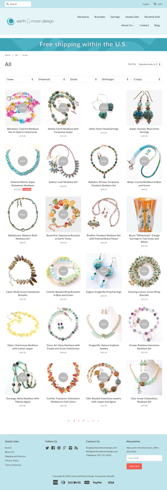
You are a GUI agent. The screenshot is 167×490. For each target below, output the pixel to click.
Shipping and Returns (15, 456)
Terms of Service (13, 465)
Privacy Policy (12, 460)
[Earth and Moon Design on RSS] (76, 448)
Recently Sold (152, 16)
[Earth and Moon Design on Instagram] (70, 448)
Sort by (132, 64)
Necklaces (83, 16)
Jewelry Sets (132, 16)
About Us (127, 25)
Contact (144, 25)
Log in (146, 4)
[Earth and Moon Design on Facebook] (53, 448)
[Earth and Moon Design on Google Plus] (65, 448)
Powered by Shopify (104, 476)
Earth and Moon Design (82, 476)
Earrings (115, 16)
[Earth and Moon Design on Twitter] (47, 448)
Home (7, 55)
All (16, 55)
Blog (157, 25)
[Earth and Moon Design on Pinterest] (59, 448)
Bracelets (99, 16)
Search (8, 447)
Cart (160, 4)
